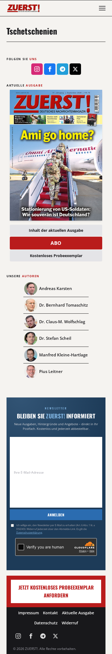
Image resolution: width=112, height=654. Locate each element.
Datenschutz (46, 622)
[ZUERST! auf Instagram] (37, 69)
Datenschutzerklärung (29, 532)
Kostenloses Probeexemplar (56, 255)
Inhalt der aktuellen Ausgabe (56, 230)
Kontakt (50, 612)
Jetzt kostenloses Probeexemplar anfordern (56, 591)
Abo (56, 243)
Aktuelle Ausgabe (78, 612)
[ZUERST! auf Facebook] (49, 69)
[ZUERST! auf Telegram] (62, 69)
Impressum (28, 612)
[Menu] (102, 8)
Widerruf (70, 622)
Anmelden (56, 514)
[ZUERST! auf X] (75, 69)
